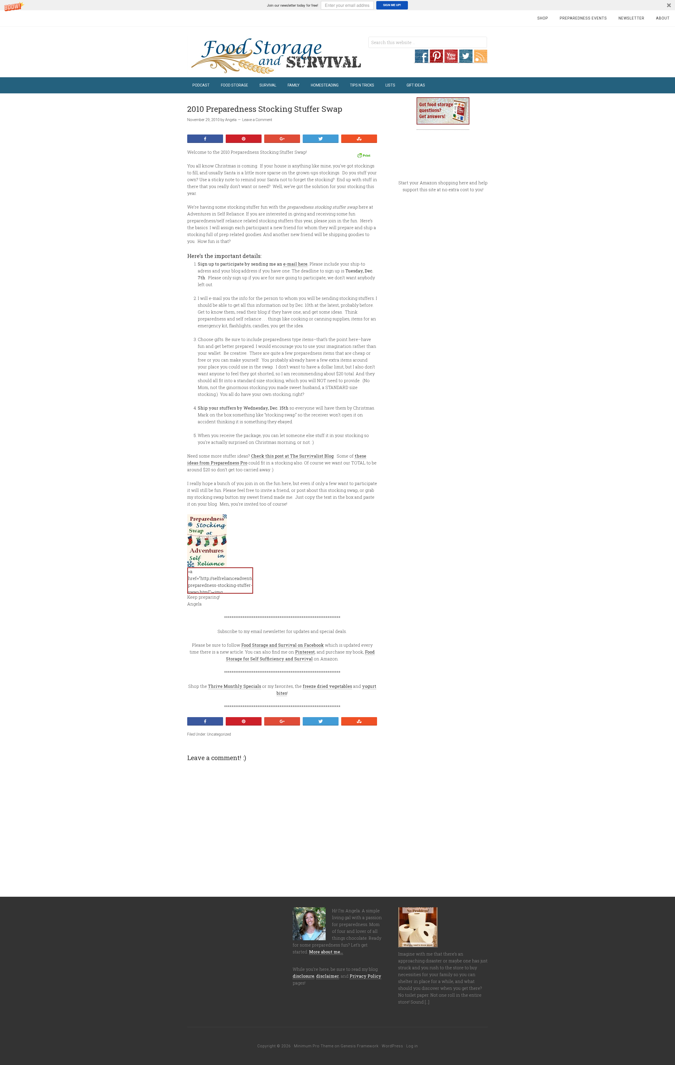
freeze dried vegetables (327, 686)
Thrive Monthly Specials (234, 686)
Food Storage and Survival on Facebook (282, 645)
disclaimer (327, 976)
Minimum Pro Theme (314, 1046)
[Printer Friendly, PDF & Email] (364, 155)
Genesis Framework (360, 1046)
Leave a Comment (257, 120)
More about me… (326, 951)
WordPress (392, 1046)
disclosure (303, 976)
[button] (337, 5)
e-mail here (295, 264)
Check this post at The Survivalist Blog (292, 456)
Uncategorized (219, 734)
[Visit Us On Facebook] (421, 60)
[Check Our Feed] (480, 60)
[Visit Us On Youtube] (450, 60)
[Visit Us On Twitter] (465, 60)
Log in (412, 1046)
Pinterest (305, 652)
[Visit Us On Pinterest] (436, 60)
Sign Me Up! (392, 5)
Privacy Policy (365, 976)
